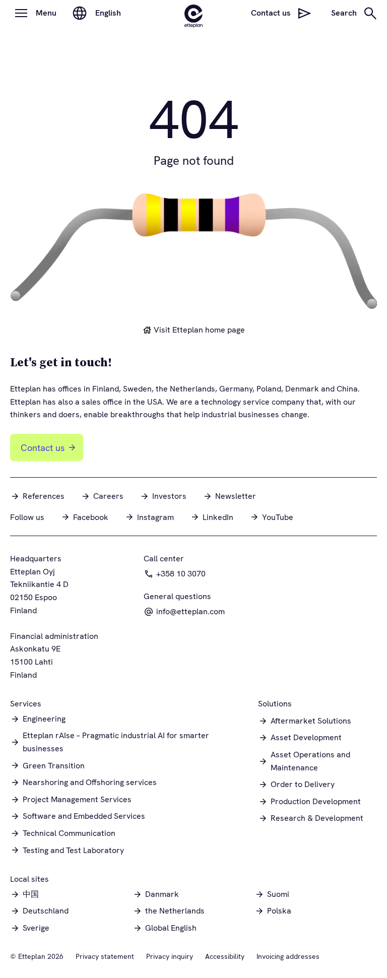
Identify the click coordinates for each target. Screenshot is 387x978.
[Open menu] (21, 13)
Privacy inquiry (169, 956)
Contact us (42, 447)
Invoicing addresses (287, 956)
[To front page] (193, 13)
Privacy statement (105, 956)
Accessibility (224, 956)
